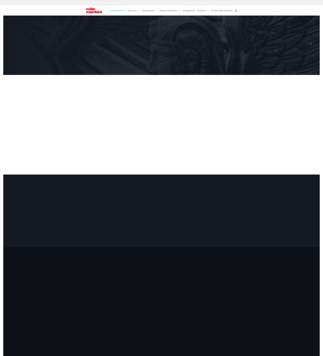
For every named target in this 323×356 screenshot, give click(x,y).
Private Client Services (221, 11)
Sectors (226, 3)
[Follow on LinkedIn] (89, 304)
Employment (148, 11)
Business (132, 11)
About (177, 3)
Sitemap (233, 335)
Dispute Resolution (168, 11)
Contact (234, 3)
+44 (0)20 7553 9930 (95, 3)
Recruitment (217, 3)
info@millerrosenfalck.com (219, 293)
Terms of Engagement (194, 335)
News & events (205, 3)
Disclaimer (210, 335)
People (184, 3)
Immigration (189, 11)
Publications (193, 3)
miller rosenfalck (108, 335)
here (212, 298)
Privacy (179, 335)
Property (201, 11)
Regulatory (222, 335)
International (117, 11)
